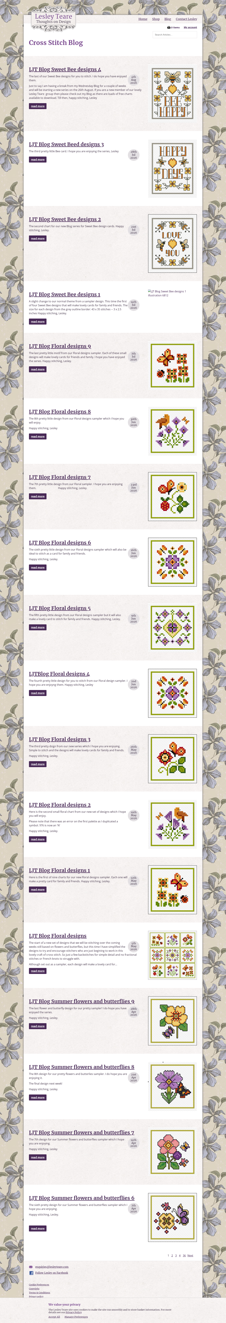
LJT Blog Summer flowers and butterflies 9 (82, 1001)
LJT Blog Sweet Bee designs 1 (64, 294)
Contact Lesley (186, 19)
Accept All (54, 1317)
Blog (167, 19)
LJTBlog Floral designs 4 (59, 674)
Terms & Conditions (39, 1292)
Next (190, 1255)
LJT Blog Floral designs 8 (60, 411)
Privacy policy (36, 1296)
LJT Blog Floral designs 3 (59, 739)
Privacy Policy (74, 1312)
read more (38, 106)
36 (184, 1255)
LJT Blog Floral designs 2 (60, 805)
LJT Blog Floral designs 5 (60, 608)
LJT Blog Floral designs (58, 936)
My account (190, 27)
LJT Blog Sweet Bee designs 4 (65, 69)
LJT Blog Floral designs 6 (60, 542)
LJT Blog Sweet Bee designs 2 (65, 219)
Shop (156, 19)
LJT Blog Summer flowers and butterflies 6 (82, 1198)
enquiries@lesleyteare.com (51, 1266)
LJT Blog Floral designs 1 (59, 870)
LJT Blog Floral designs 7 (60, 477)
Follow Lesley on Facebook (51, 1272)
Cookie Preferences (39, 1284)
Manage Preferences (76, 1316)
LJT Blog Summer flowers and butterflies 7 (81, 1132)
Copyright (34, 1288)
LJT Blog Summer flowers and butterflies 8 (81, 1067)
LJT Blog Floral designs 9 (60, 346)
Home (142, 19)
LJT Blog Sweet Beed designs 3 (66, 144)
